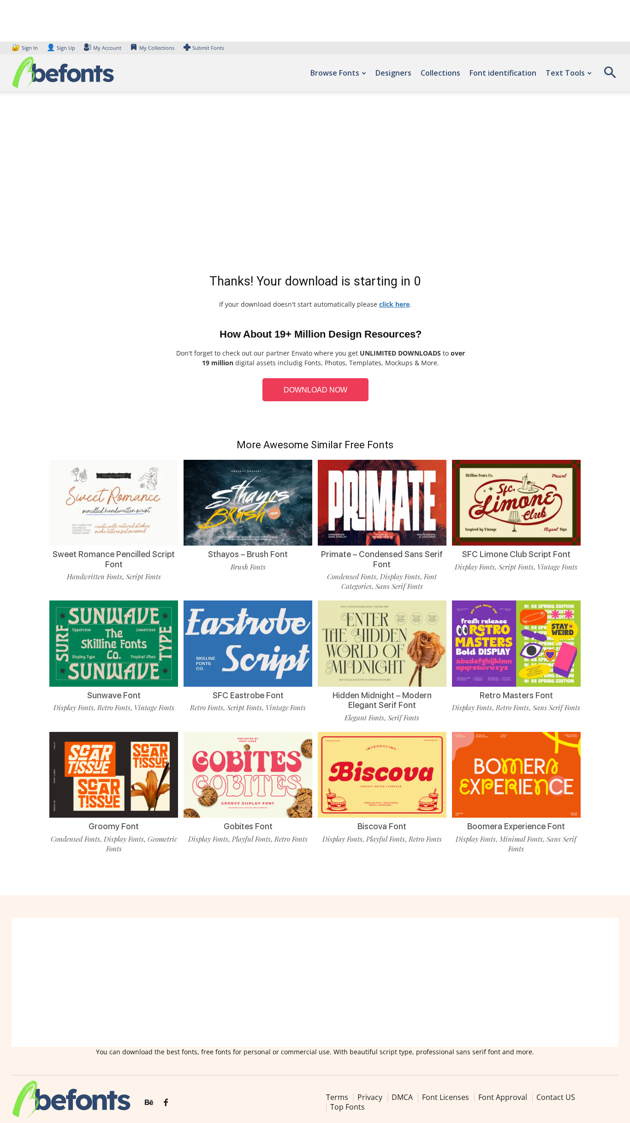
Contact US (555, 1097)
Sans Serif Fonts (399, 586)
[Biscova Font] (382, 775)
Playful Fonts (251, 839)
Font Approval (502, 1097)
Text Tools (565, 73)
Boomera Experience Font (516, 826)
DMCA (402, 1097)
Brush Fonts (248, 566)
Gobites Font (248, 826)
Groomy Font (114, 826)
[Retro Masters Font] (516, 643)
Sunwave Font (114, 695)
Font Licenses (445, 1097)
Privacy (369, 1097)
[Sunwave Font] (113, 643)
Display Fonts (400, 576)
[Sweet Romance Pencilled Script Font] (113, 503)
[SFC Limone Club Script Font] (516, 503)
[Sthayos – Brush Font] (248, 503)
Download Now (315, 390)
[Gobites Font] (248, 775)
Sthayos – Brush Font (248, 554)
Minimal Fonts (521, 839)
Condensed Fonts (351, 576)
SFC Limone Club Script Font (516, 554)
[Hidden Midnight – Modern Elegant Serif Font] (382, 643)
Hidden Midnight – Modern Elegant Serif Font (382, 700)
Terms (337, 1097)
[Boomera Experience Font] (516, 775)
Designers (393, 73)
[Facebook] (166, 1102)
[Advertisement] (315, 184)
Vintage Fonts (557, 566)
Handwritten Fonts (94, 576)
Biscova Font (381, 826)
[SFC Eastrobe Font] (248, 643)
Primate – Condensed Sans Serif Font (382, 559)
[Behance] (149, 1102)
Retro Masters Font (516, 695)
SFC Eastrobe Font (248, 695)
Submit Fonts (208, 47)
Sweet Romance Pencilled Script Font (114, 559)
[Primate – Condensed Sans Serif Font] (382, 503)
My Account (107, 47)
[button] (610, 75)
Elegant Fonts (364, 717)
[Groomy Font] (113, 775)
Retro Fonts (114, 707)
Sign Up (61, 47)
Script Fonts (143, 576)
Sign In (25, 47)
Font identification (503, 73)
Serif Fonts (403, 717)
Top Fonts (347, 1107)
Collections (440, 73)
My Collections (156, 47)
